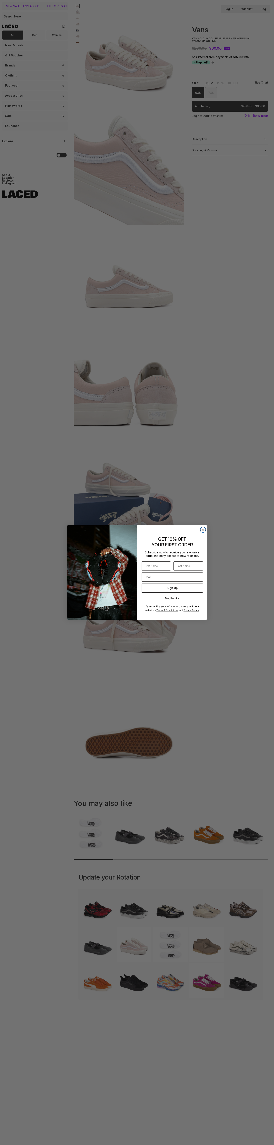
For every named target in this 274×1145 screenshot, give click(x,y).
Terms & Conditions (167, 610)
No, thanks (172, 598)
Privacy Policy (191, 610)
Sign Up (172, 588)
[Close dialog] (203, 530)
